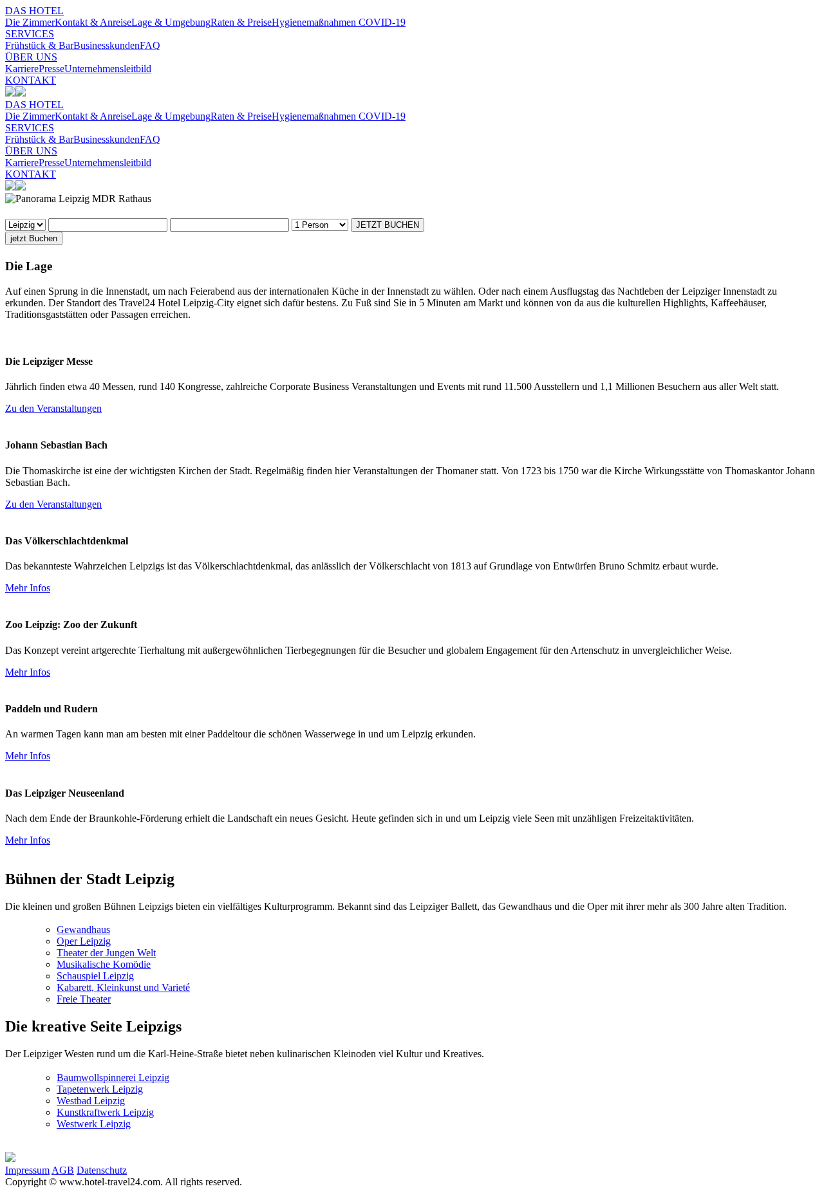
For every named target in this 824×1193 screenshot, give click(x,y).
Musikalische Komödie (104, 964)
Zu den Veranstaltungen (53, 408)
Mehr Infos (27, 587)
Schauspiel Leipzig (95, 975)
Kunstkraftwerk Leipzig (105, 1112)
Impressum (27, 1170)
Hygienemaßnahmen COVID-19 (339, 22)
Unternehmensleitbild (107, 68)
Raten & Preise (241, 22)
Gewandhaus (83, 929)
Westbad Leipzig (91, 1100)
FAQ (150, 45)
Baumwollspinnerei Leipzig (113, 1077)
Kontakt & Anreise (93, 22)
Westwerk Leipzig (94, 1123)
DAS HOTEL (34, 10)
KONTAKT (30, 80)
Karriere (22, 68)
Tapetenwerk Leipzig (100, 1089)
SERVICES (29, 33)
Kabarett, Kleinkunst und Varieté (123, 987)
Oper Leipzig (84, 941)
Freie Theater (84, 999)
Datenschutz (102, 1170)
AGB (63, 1170)
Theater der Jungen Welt (106, 952)
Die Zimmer (30, 22)
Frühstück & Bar (39, 45)
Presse (51, 68)
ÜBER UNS (31, 56)
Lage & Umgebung (171, 22)
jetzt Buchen (33, 238)
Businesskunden (106, 45)
